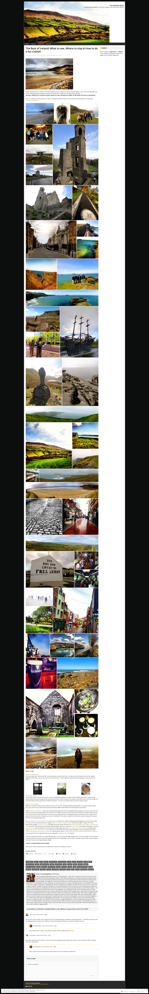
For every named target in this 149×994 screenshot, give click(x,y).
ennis (64, 864)
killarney (28, 869)
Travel (77, 869)
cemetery (79, 862)
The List (33, 44)
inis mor (64, 867)
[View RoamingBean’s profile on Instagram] (29, 986)
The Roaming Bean (41, 55)
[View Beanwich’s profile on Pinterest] (31, 986)
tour (73, 869)
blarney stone (53, 862)
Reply (46, 914)
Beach (36, 862)
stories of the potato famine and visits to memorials (39, 831)
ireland (69, 867)
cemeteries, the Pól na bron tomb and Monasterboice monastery (81, 831)
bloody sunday (62, 862)
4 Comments (59, 55)
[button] (40, 113)
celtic (74, 862)
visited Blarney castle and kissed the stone (38, 821)
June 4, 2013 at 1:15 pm (47, 946)
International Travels (50, 55)
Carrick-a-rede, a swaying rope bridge (38, 829)
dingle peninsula (44, 864)
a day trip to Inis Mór (42, 824)
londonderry (35, 869)
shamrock (62, 869)
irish (74, 867)
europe (70, 864)
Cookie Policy (32, 991)
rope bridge (55, 869)
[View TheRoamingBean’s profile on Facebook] (26, 986)
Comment (92, 975)
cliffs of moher (30, 864)
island (90, 867)
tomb (68, 869)
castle (69, 862)
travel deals (84, 869)
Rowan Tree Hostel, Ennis (32, 774)
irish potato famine (82, 867)
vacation (91, 869)
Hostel (58, 867)
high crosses (51, 867)
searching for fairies (62, 833)
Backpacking (29, 862)
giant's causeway (30, 867)
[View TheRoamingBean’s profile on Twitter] (28, 986)
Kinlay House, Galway (31, 795)
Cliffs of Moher (75, 826)
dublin (51, 864)
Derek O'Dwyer (32, 935)
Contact (48, 44)
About (27, 44)
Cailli (30, 914)
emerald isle (58, 864)
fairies (75, 864)
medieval (43, 869)
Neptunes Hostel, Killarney (32, 804)
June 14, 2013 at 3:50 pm (47, 926)
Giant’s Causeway (30, 828)
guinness (44, 867)
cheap (85, 862)
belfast (46, 862)
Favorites (41, 44)
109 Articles (55, 874)
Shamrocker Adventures (32, 100)
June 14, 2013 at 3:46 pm (38, 914)
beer (41, 862)
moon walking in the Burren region (77, 828)
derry (37, 864)
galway (86, 864)
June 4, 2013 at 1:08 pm (42, 935)
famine (80, 864)
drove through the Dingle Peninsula (62, 822)
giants (38, 867)
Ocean (48, 869)
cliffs (90, 862)
